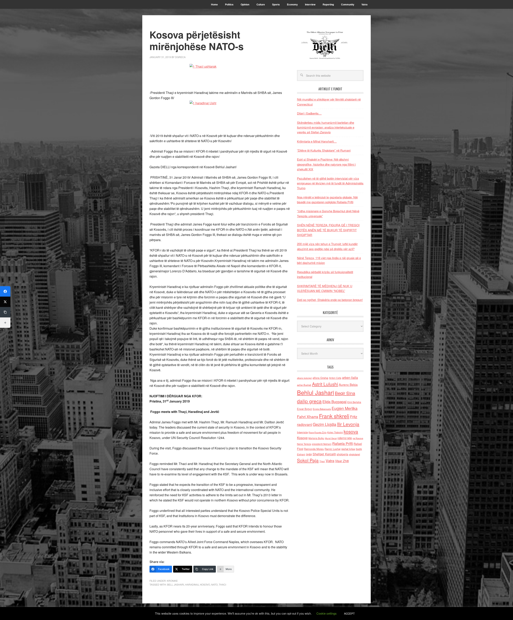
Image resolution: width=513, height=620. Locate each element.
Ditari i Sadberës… (309, 113)
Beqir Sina (345, 393)
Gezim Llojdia (324, 424)
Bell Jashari (175, 584)
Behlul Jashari (315, 392)
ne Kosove (358, 438)
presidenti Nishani (321, 444)
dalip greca (309, 401)
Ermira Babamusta (322, 409)
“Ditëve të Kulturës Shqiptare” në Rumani (323, 150)
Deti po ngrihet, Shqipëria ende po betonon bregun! (330, 300)
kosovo (205, 584)
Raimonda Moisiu (314, 449)
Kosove (302, 437)
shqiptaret (354, 454)
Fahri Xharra (307, 416)
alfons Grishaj (320, 378)
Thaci (222, 584)
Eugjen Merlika (344, 408)
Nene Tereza (304, 444)
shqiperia (342, 454)
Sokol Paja (308, 460)
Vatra (330, 460)
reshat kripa (348, 449)
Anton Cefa (335, 377)
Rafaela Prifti (342, 443)
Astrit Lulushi (325, 384)
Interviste (302, 432)
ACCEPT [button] (349, 613)
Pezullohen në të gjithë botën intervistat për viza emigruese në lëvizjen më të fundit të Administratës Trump (330, 183)
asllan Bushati (304, 384)
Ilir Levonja (348, 424)
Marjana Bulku (316, 438)
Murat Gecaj (331, 438)
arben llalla (350, 377)
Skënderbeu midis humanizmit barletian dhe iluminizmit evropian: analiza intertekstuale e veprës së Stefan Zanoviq (325, 127)
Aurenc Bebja (348, 384)
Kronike (172, 580)
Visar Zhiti (342, 461)
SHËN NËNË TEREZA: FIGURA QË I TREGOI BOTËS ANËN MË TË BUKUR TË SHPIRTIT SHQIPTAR (328, 230)
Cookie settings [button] (326, 613)
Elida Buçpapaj (334, 401)
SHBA (309, 454)
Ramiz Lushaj (332, 449)
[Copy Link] (5, 312)
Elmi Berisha (354, 402)
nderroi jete (344, 438)
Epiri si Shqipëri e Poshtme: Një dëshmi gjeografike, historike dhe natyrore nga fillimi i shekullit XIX (326, 164)
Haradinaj (192, 584)
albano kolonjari (304, 377)
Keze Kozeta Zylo (317, 432)
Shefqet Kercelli (324, 454)
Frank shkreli (334, 416)
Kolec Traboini (335, 432)
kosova (351, 431)
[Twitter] (5, 302)
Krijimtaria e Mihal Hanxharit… (317, 141)
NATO (214, 584)
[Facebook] (5, 291)
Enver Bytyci (304, 409)
